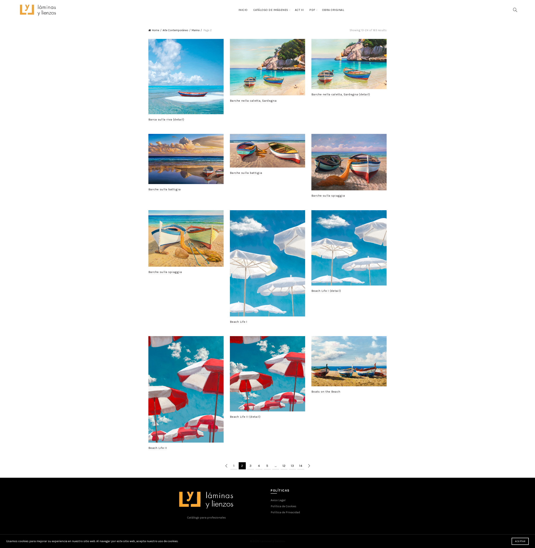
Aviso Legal (278, 500)
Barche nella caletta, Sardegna (253, 100)
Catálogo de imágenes (270, 10)
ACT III (299, 10)
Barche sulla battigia (164, 189)
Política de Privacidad (285, 512)
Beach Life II (157, 448)
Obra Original (333, 10)
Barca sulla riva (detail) (166, 119)
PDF (312, 10)
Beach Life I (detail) (326, 291)
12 (283, 466)
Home (155, 30)
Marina (196, 30)
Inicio (243, 10)
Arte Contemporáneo (175, 30)
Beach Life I (238, 322)
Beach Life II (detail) (245, 417)
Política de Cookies (283, 506)
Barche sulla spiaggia (328, 195)
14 (300, 466)
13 (292, 466)
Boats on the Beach (325, 391)
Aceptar (520, 541)
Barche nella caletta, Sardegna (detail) (340, 94)
